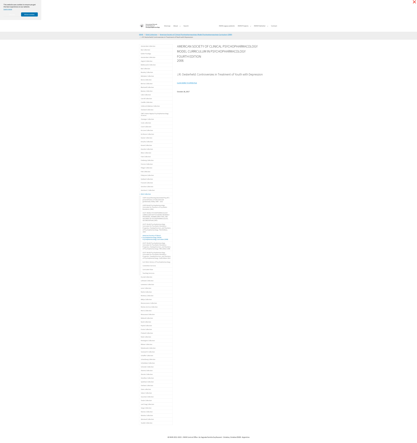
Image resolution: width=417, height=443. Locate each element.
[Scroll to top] (412, 438)
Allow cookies (29, 14)
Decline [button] (12, 14)
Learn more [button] (7, 9)
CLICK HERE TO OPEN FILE (187, 83)
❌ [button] (414, 2)
